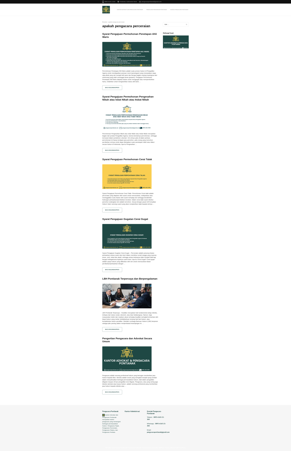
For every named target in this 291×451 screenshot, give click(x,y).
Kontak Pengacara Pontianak (179, 9)
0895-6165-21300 (110, 1)
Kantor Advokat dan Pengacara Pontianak (130, 9)
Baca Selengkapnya (112, 87)
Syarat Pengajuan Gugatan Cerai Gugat (125, 219)
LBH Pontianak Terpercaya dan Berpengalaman (129, 278)
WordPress (182, 447)
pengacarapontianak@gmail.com (151, 1)
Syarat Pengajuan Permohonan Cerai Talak (127, 159)
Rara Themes (165, 447)
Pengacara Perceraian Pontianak (156, 9)
